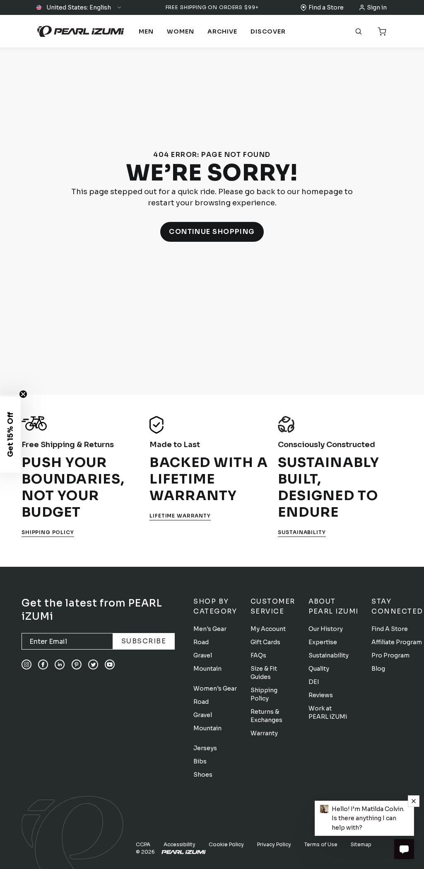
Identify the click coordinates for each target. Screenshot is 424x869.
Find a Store (326, 7)
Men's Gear (209, 629)
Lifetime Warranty (179, 516)
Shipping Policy (48, 532)
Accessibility (179, 844)
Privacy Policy (274, 844)
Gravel (202, 655)
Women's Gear (215, 688)
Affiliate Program (396, 642)
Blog (378, 668)
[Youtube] (110, 664)
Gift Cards (265, 642)
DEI (313, 682)
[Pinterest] (76, 664)
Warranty (264, 733)
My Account (268, 629)
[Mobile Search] (359, 31)
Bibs (200, 761)
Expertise (322, 642)
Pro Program (390, 655)
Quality (318, 668)
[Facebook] (43, 664)
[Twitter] (93, 664)
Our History (325, 629)
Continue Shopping (212, 231)
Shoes (202, 774)
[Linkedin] (60, 664)
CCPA (143, 844)
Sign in (377, 7)
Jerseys (205, 748)
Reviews (320, 695)
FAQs (258, 655)
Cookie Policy (226, 844)
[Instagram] (26, 664)
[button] (79, 7)
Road (201, 642)
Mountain (207, 668)
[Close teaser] (23, 394)
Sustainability (302, 532)
